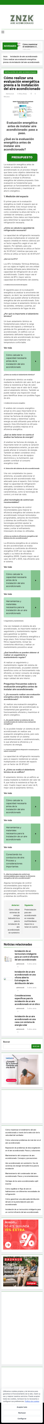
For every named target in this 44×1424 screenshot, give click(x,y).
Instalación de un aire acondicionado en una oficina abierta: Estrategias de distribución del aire (25, 978)
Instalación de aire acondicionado (20, 72)
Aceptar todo (22, 1407)
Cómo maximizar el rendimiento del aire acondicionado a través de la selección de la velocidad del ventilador (30, 45)
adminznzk (10, 94)
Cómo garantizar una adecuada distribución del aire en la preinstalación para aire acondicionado (22, 1202)
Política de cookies (32, 1401)
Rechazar (22, 1413)
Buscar (6, 1042)
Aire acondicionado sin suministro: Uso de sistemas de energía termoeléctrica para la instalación (22, 1166)
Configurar (22, 1419)
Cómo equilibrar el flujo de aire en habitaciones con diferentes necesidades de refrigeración (22, 1191)
